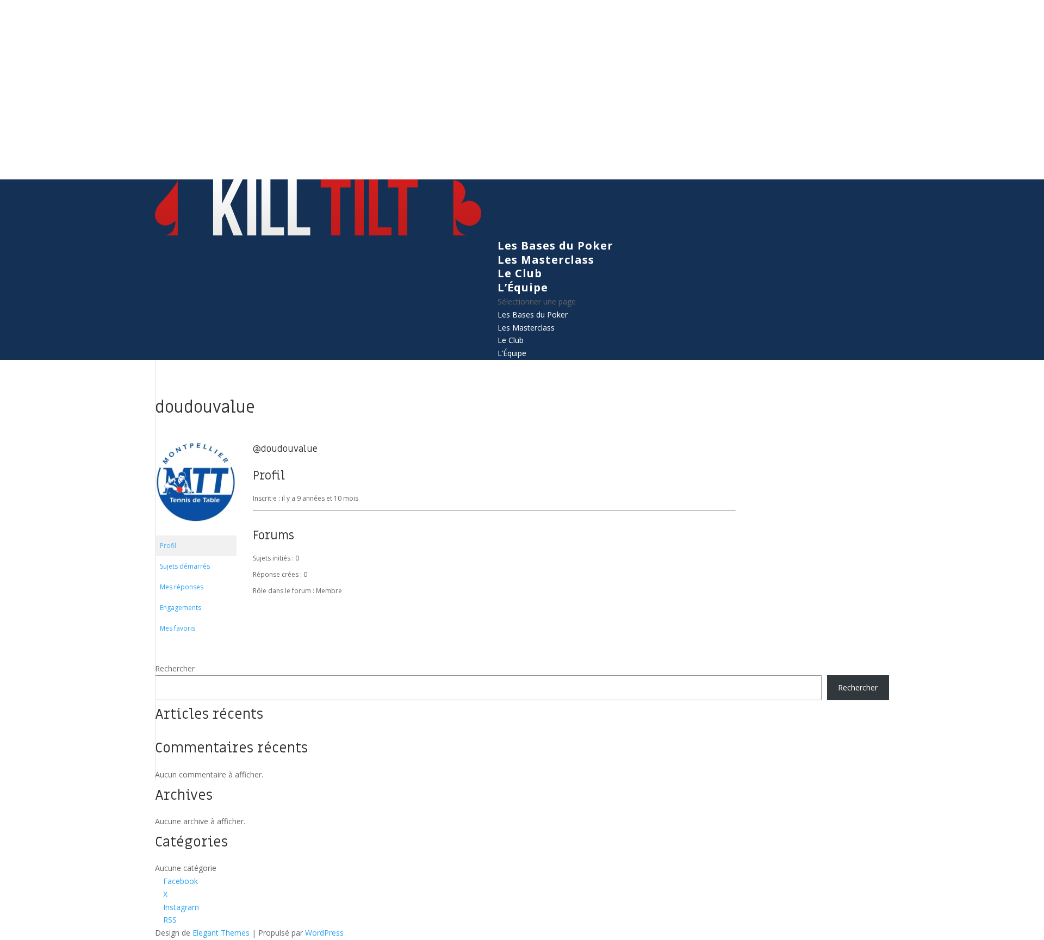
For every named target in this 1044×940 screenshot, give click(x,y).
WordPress (324, 932)
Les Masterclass (546, 259)
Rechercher (175, 668)
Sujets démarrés (185, 566)
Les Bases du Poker (555, 245)
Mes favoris (177, 628)
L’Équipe (523, 287)
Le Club (520, 273)
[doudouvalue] (196, 530)
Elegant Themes (221, 932)
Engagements (180, 607)
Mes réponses (181, 587)
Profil (168, 545)
